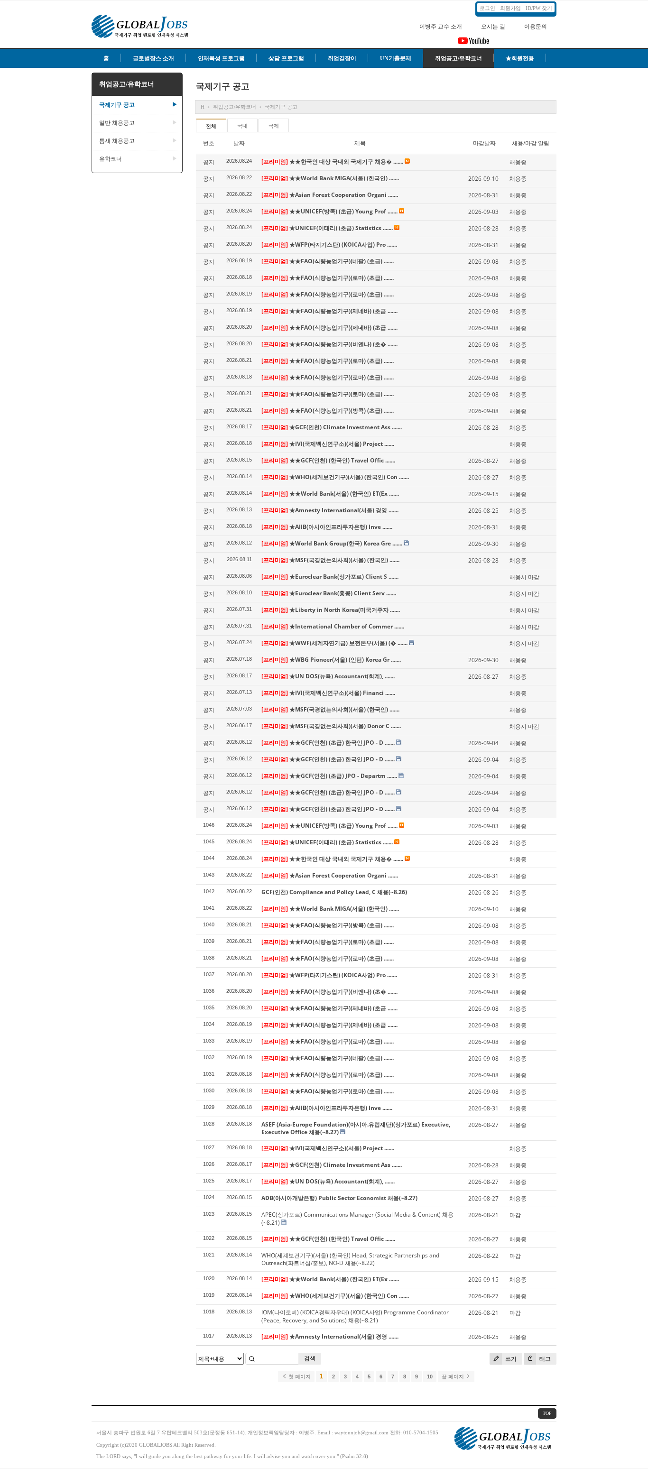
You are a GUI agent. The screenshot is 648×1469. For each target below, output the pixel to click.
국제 (273, 126)
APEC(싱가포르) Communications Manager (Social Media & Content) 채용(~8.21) (357, 1218)
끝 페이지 (453, 1376)
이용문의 (535, 26)
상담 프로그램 (286, 58)
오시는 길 (493, 26)
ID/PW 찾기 (539, 8)
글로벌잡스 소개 (153, 58)
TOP (547, 1413)
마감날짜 (484, 143)
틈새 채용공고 (138, 141)
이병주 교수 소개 (440, 26)
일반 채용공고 (138, 123)
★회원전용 (520, 58)
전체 (211, 126)
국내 (242, 126)
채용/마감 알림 (530, 143)
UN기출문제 (395, 58)
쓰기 (510, 1359)
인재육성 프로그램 (221, 58)
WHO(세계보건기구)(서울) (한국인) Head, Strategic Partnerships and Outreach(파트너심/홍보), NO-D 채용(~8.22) (350, 1259)
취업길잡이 (342, 58)
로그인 (487, 8)
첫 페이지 (299, 1376)
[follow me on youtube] (473, 43)
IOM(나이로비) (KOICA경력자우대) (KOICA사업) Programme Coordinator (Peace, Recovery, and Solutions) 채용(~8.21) (355, 1316)
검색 (309, 1358)
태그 (544, 1359)
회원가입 (510, 8)
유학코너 (138, 159)
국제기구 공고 (138, 105)
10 (430, 1376)
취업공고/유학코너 (458, 58)
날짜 (239, 143)
